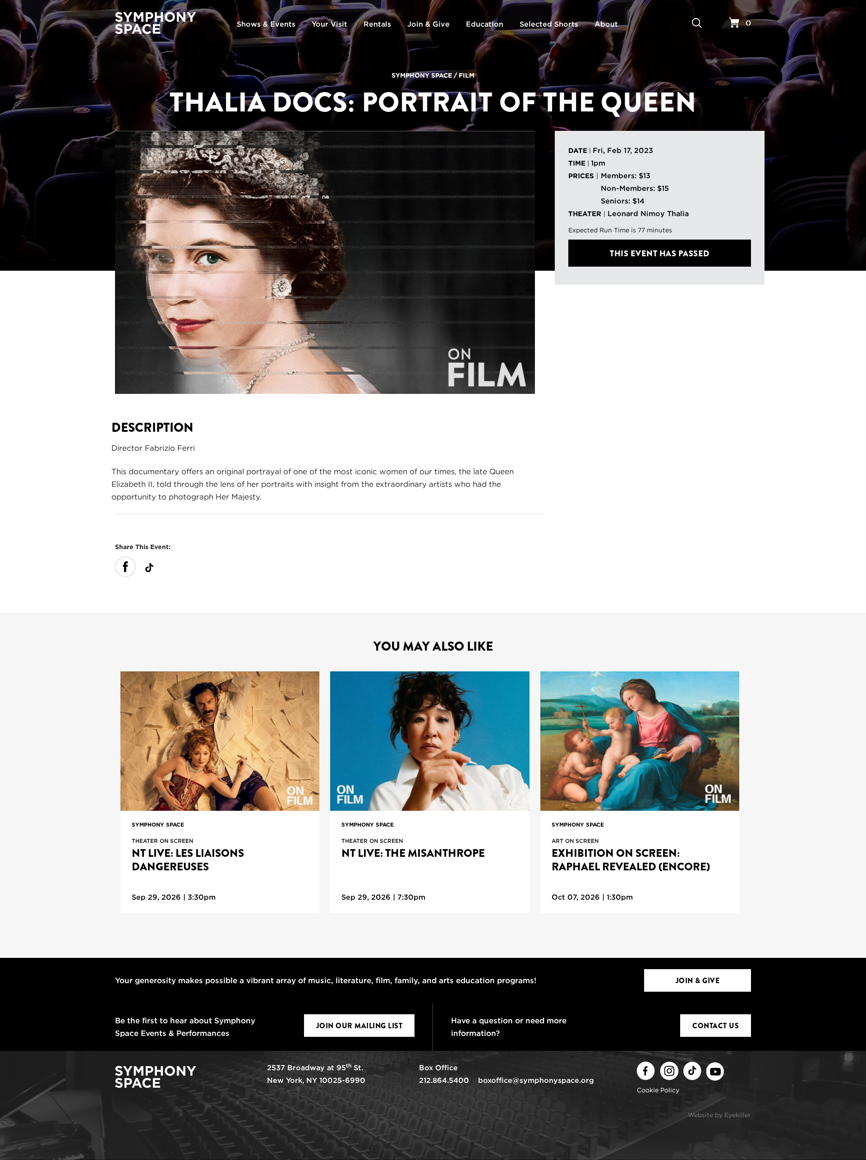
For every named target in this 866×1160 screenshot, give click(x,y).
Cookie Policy (658, 1090)
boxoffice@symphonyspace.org (536, 1080)
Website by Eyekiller (719, 1114)
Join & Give (698, 980)
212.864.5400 (444, 1080)
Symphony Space (422, 75)
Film (466, 75)
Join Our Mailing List (359, 1026)
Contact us (715, 1026)
